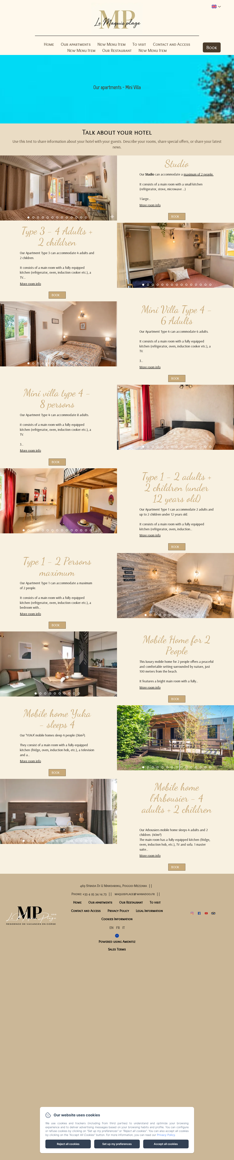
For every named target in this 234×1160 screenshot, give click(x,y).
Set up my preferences (117, 1144)
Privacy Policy (118, 911)
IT (123, 928)
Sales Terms (117, 949)
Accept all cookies (166, 1144)
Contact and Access (171, 44)
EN (111, 928)
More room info (150, 205)
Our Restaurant (117, 50)
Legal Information (149, 911)
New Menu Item (111, 44)
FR (118, 928)
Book (211, 47)
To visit (139, 44)
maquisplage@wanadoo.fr (135, 894)
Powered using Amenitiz (117, 941)
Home (49, 44)
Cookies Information (117, 919)
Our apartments (76, 44)
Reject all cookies (68, 1144)
